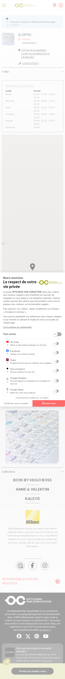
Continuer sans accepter (16, 403)
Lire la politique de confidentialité (17, 327)
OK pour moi (49, 403)
